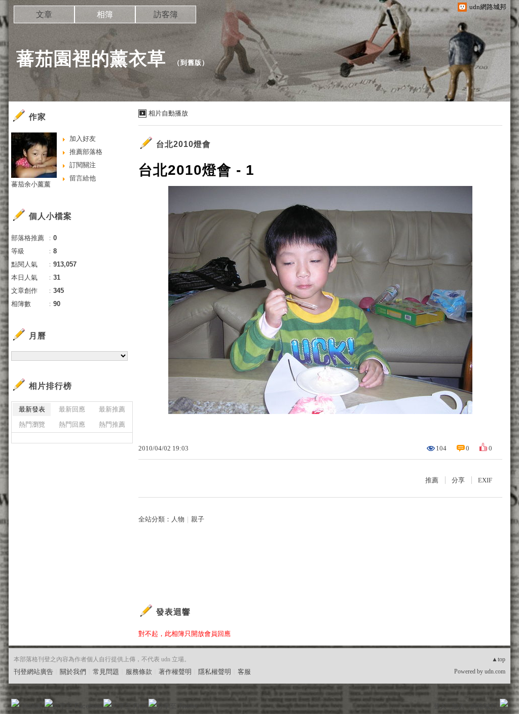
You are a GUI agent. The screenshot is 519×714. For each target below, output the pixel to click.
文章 (44, 14)
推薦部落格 (85, 152)
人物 (177, 519)
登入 (440, 706)
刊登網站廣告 (33, 671)
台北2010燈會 (183, 144)
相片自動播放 (168, 113)
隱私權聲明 (214, 671)
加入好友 (82, 138)
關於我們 (73, 671)
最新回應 (72, 409)
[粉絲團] (15, 703)
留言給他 (82, 178)
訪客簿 (166, 14)
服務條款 (139, 671)
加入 (458, 706)
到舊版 (191, 62)
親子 (197, 519)
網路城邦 (483, 706)
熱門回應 (72, 424)
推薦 (431, 480)
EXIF (485, 480)
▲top (498, 659)
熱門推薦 (112, 424)
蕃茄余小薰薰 (31, 184)
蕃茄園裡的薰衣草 (91, 58)
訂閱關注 (82, 165)
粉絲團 (32, 706)
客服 (244, 671)
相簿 (105, 14)
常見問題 (106, 671)
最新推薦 (112, 409)
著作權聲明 (175, 671)
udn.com (495, 671)
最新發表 (32, 409)
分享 (458, 480)
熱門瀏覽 (32, 424)
